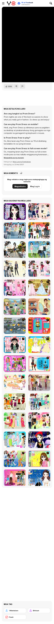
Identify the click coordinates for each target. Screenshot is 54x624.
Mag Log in (35, 186)
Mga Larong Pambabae (22, 162)
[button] (14, 157)
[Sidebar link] (3, 3)
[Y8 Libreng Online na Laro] (11, 3)
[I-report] (22, 86)
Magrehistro (20, 186)
